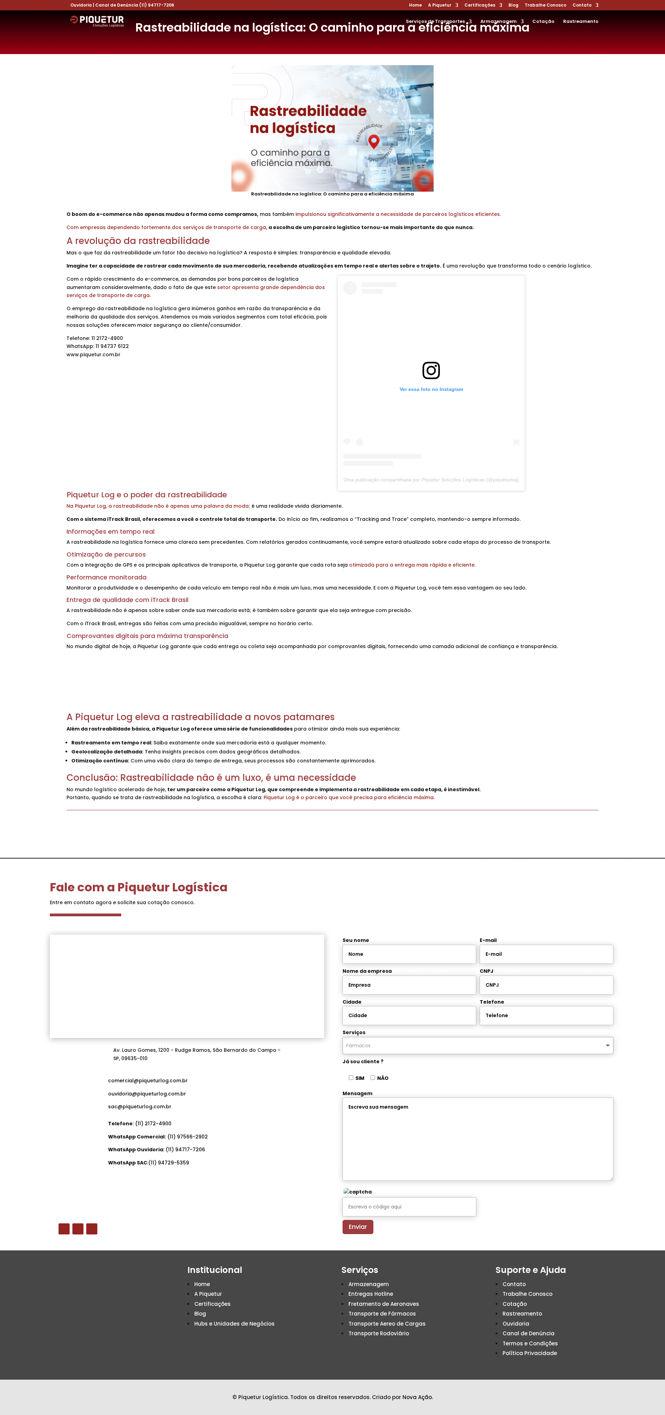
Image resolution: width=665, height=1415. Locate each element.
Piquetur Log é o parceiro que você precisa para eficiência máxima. (349, 797)
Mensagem (357, 1093)
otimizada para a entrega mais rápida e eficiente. (412, 564)
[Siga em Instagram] (77, 1228)
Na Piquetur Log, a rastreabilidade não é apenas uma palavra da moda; (158, 506)
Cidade (352, 1001)
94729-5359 (173, 1162)
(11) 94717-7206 (156, 5)
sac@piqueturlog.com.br (139, 1106)
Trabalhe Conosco (545, 5)
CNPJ (487, 971)
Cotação (543, 22)
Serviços (354, 1032)
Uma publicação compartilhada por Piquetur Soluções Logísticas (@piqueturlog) (431, 479)
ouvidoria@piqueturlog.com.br (147, 1093)
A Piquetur (439, 5)
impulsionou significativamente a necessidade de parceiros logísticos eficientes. (398, 214)
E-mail (488, 940)
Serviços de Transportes (435, 22)
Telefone (492, 1001)
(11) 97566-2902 (187, 1136)
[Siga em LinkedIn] (91, 1228)
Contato (582, 5)
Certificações (479, 5)
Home (415, 5)
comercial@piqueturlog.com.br (148, 1080)
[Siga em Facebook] (64, 1228)
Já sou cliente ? (363, 1061)
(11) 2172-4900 (153, 1123)
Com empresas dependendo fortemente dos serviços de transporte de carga (166, 227)
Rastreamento (580, 22)
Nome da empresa (367, 971)
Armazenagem (498, 22)
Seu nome (356, 940)
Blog (513, 5)
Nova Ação (417, 1397)
